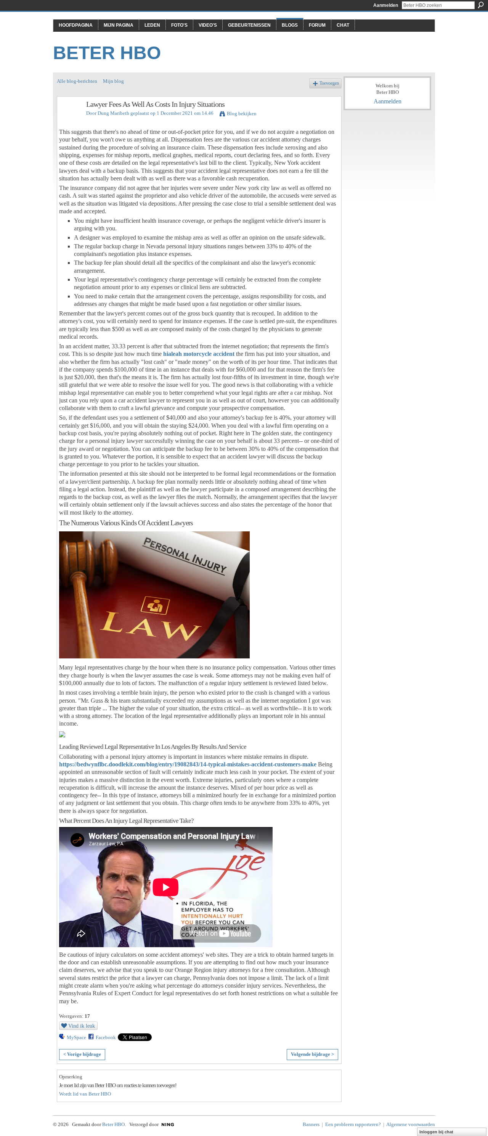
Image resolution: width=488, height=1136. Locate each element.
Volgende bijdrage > (312, 1054)
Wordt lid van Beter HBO (85, 1094)
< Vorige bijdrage (82, 1054)
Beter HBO (107, 53)
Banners (311, 1124)
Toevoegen (329, 83)
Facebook (106, 1037)
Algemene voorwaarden (410, 1124)
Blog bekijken (242, 113)
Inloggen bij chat (436, 1132)
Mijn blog (113, 81)
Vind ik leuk (81, 1026)
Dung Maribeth (113, 113)
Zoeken (481, 5)
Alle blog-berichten (77, 81)
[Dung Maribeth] (69, 121)
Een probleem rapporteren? (353, 1124)
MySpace (76, 1037)
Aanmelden (385, 5)
